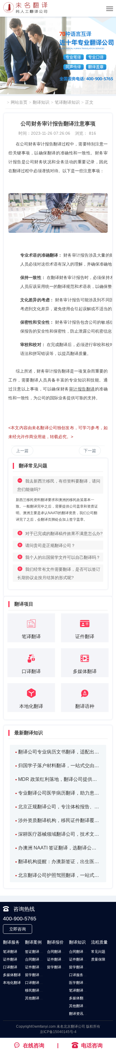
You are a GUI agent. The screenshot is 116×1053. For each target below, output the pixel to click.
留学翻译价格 (57, 967)
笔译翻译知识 (67, 102)
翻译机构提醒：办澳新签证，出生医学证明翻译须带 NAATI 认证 (59, 861)
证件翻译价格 (57, 959)
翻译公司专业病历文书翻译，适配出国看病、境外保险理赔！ (59, 751)
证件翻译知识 (79, 959)
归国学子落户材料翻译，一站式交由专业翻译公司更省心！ (59, 765)
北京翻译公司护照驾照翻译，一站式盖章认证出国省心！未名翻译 (59, 875)
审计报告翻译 (82, 389)
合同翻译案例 (35, 959)
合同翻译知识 (79, 952)
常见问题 (98, 952)
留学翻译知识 (79, 967)
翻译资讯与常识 (81, 1014)
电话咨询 (92, 1046)
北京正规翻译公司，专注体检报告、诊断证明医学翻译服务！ (59, 806)
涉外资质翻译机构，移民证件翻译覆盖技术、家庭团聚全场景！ (59, 820)
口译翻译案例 (35, 983)
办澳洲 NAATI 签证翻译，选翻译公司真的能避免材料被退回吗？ (59, 847)
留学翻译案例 (35, 975)
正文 (89, 102)
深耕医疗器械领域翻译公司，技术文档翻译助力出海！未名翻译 (59, 834)
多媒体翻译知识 (81, 998)
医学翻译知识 (79, 983)
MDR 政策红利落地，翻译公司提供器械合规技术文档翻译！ (59, 779)
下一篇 (90, 450)
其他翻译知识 (79, 1006)
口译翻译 (10, 967)
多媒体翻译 (12, 975)
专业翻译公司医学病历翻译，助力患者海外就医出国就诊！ (59, 792)
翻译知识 (41, 102)
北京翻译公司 (74, 1026)
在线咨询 (33, 1046)
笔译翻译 (10, 952)
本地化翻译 (12, 983)
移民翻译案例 (35, 990)
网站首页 (19, 102)
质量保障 (98, 959)
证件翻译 (10, 959)
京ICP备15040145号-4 (58, 1032)
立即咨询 (17, 929)
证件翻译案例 (35, 967)
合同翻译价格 (57, 952)
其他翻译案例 (35, 998)
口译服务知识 (79, 975)
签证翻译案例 (35, 952)
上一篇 (22, 450)
